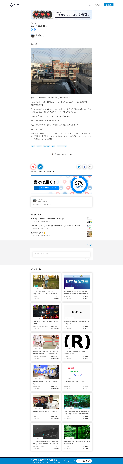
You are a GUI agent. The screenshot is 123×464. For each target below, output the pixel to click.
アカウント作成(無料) (84, 461)
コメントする (86, 258)
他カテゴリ (34, 23)
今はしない (69, 461)
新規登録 (109, 5)
